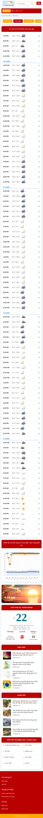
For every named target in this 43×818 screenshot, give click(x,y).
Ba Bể (7, 751)
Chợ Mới (8, 763)
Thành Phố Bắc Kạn (12, 745)
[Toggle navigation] (39, 3)
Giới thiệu (5, 781)
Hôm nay (7, 21)
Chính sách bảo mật (8, 793)
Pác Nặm (28, 745)
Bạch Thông (9, 757)
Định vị (7, 11)
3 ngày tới (28, 21)
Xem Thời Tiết (6, 15)
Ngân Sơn (28, 751)
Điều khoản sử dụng (8, 796)
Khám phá (5, 809)
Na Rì (27, 763)
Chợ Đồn (28, 757)
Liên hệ (4, 784)
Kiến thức (5, 805)
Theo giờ (18, 21)
